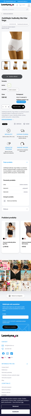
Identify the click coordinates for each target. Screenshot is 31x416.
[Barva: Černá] (4, 238)
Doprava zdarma (6, 392)
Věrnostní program (6, 377)
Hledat (27, 9)
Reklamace (4, 370)
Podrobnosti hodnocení (22, 24)
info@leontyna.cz (9, 345)
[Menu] (29, 5)
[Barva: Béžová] (6, 238)
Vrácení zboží (5, 367)
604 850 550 (8, 348)
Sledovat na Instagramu (17, 295)
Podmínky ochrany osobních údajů (10, 375)
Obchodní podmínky (7, 372)
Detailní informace (7, 119)
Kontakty (4, 395)
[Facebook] (3, 353)
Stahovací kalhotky (12, 201)
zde (22, 402)
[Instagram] (7, 353)
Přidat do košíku (17, 106)
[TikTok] (11, 353)
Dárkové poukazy (6, 389)
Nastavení (16, 406)
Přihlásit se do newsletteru (10, 327)
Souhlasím (15, 411)
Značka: (5, 28)
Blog (3, 380)
